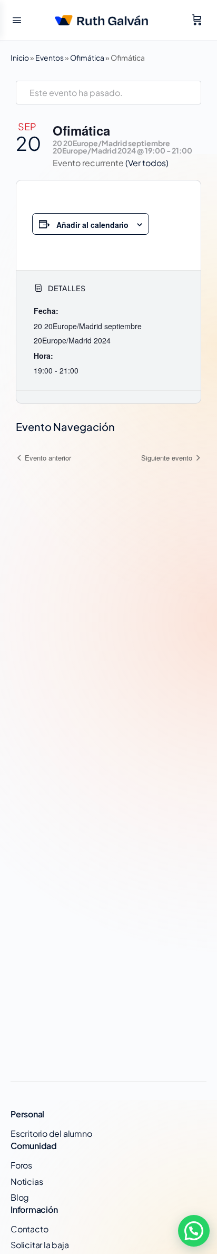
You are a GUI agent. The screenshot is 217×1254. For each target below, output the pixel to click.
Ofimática (87, 57)
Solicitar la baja (39, 1245)
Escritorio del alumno (51, 1133)
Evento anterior (48, 458)
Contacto (29, 1229)
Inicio (20, 57)
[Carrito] (197, 20)
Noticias (27, 1181)
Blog (20, 1197)
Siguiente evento (166, 458)
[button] (194, 1231)
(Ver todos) (147, 162)
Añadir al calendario (92, 224)
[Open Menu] (17, 19)
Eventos (49, 57)
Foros (21, 1165)
